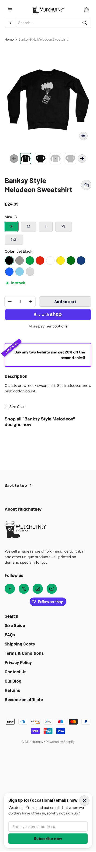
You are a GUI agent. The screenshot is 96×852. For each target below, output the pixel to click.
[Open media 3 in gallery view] (40, 158)
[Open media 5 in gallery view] (70, 158)
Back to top (16, 485)
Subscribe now (48, 838)
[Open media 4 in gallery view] (55, 158)
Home (9, 39)
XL (63, 226)
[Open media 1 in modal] (48, 100)
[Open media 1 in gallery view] (25, 158)
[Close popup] (84, 800)
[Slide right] (82, 158)
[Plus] (30, 301)
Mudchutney (34, 742)
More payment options (48, 326)
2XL (13, 239)
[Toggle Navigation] (10, 10)
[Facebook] (10, 589)
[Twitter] (24, 589)
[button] (48, 23)
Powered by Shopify (60, 742)
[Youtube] (52, 589)
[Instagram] (38, 589)
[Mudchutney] (48, 10)
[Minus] (10, 301)
